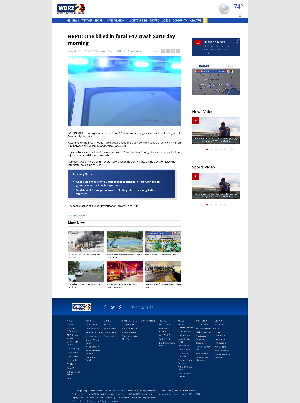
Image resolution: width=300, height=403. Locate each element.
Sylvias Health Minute (73, 373)
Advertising (220, 324)
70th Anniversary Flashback (222, 356)
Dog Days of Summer (201, 337)
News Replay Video (184, 340)
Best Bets (108, 324)
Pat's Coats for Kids (203, 348)
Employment (220, 339)
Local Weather (92, 324)
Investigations (116, 20)
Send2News (72, 368)
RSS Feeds (72, 364)
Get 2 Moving (73, 348)
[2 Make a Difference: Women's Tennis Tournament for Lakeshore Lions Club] (125, 241)
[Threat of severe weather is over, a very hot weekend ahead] (163, 241)
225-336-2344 (194, 394)
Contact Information (220, 333)
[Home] (75, 9)
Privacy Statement (147, 390)
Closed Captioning (80, 390)
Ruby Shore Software (109, 401)
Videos (166, 20)
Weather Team (92, 346)
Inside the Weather (90, 359)
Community (180, 20)
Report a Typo (76, 215)
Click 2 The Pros (203, 332)
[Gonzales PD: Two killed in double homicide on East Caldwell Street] (86, 271)
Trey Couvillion (135, 51)
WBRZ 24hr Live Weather (92, 352)
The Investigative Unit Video (130, 337)
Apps (217, 328)
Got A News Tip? (74, 352)
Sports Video (110, 336)
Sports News (110, 328)
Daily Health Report (72, 343)
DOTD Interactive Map (167, 344)
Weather (86, 20)
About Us (195, 20)
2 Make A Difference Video (186, 326)
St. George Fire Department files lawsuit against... (122, 285)
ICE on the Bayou (130, 328)
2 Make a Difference (72, 330)
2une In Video (184, 331)
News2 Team (73, 356)
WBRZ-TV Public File (114, 390)
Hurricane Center (93, 336)
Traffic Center (165, 339)
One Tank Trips (166, 335)
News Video (72, 360)
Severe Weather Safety (93, 341)
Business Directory (205, 328)
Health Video (184, 335)
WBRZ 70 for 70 (222, 350)
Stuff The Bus (202, 353)
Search (205, 20)
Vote (69, 378)
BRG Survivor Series (73, 336)
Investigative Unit (130, 332)
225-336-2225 (134, 394)
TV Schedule (220, 342)
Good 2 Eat (201, 342)
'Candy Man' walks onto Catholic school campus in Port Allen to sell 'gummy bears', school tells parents (117, 183)
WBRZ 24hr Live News (185, 368)
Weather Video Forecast (185, 361)
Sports (99, 20)
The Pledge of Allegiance (202, 359)
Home (68, 20)
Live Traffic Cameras (164, 330)
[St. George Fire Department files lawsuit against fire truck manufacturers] (125, 271)
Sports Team (110, 332)
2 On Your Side (138, 20)
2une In (70, 324)
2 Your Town (202, 324)
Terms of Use (165, 390)
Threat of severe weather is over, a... (162, 254)
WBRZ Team (220, 346)
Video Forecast (92, 328)
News (75, 20)
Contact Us (131, 390)
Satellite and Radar (94, 332)
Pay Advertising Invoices (185, 390)
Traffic (154, 20)
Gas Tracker (164, 324)
